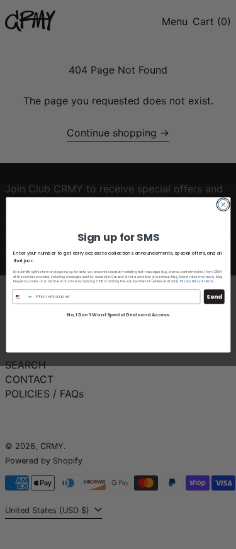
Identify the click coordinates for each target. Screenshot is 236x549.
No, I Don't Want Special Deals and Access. (118, 314)
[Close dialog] (223, 204)
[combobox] (22, 296)
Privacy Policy (189, 281)
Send (214, 296)
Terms (208, 281)
